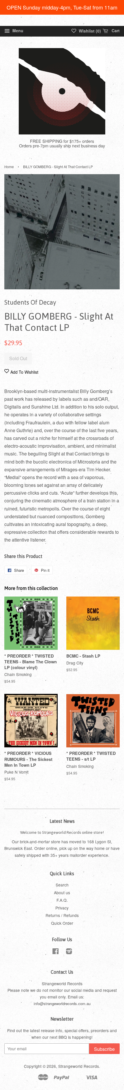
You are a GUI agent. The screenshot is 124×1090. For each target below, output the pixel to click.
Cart (115, 30)
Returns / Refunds (62, 915)
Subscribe (104, 1049)
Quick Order (62, 923)
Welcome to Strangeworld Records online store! (62, 832)
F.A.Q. (62, 900)
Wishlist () (89, 31)
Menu (17, 30)
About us (62, 892)
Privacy (62, 908)
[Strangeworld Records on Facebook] (55, 952)
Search (62, 885)
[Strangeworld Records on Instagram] (69, 952)
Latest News (62, 821)
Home (9, 166)
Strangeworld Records (78, 1066)
